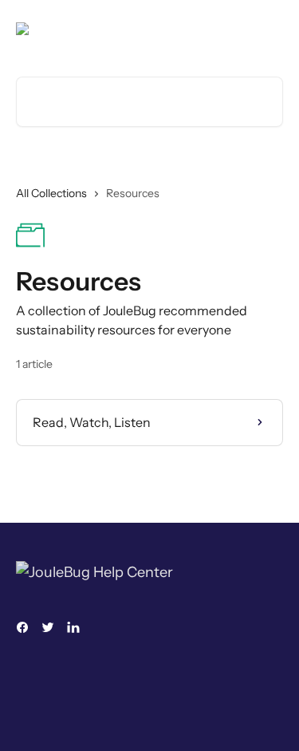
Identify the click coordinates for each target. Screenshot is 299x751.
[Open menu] (268, 28)
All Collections (51, 193)
